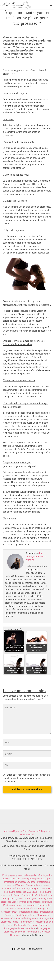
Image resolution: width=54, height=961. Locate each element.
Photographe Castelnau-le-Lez (37, 895)
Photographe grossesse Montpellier (19, 875)
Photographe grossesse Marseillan (20, 892)
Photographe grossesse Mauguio (35, 902)
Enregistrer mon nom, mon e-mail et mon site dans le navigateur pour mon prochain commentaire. (26, 778)
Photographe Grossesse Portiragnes (32, 925)
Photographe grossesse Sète (36, 888)
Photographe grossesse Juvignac (19, 905)
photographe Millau (28, 912)
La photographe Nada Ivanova (36, 556)
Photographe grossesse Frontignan (19, 898)
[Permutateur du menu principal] (51, 5)
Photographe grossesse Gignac (19, 882)
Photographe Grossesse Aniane (19, 928)
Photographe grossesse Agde (36, 878)
